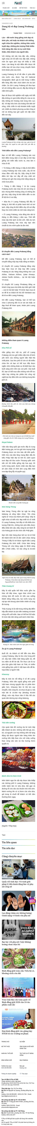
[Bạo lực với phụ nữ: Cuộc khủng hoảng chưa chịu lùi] (18, 930)
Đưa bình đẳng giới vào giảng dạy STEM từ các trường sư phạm (17, 1032)
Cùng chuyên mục (12, 856)
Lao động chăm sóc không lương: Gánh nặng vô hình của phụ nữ (17, 914)
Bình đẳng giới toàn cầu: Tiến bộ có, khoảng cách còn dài (18, 972)
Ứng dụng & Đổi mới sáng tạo (27, 1047)
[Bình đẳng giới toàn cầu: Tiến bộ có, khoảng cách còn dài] (18, 959)
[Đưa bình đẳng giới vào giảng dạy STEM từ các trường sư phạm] (18, 1019)
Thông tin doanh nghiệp (8, 1073)
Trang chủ (6, 8)
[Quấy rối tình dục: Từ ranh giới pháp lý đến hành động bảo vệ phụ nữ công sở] (18, 869)
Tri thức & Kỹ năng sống (26, 1054)
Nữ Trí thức (23, 8)
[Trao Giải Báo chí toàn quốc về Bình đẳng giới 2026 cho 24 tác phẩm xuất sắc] (18, 987)
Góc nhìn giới (26, 18)
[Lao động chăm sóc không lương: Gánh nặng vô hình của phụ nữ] (18, 901)
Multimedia (24, 1060)
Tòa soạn (25, 1073)
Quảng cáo (23, 1068)
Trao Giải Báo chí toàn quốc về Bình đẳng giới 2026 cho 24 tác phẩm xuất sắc (16, 1002)
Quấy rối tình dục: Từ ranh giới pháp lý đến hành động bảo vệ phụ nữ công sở (17, 884)
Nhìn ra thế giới (7, 1053)
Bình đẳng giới (6, 18)
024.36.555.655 (6, 1068)
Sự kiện (14, 8)
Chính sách (17, 18)
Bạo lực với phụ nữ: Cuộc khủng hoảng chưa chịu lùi (16, 943)
